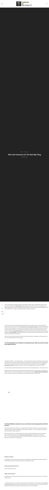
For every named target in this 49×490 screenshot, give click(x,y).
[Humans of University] (24, 3)
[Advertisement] (26, 317)
